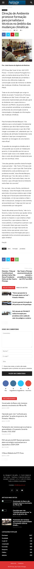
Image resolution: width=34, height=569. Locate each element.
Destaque (4, 294)
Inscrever (28, 381)
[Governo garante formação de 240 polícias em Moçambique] (6, 303)
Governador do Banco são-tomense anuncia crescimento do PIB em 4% (22, 503)
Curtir (6, 381)
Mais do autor (21, 287)
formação (15, 248)
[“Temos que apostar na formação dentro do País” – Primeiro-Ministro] (6, 293)
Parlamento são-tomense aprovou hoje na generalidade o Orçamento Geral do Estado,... (22, 522)
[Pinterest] (12, 34)
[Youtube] (22, 490)
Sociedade (9, 7)
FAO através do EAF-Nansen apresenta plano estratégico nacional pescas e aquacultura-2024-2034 (16, 442)
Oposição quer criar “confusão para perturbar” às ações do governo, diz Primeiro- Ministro (14, 416)
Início (3, 7)
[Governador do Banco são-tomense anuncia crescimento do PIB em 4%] (6, 503)
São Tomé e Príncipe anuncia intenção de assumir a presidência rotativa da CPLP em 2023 (24, 275)
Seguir (13, 381)
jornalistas (22, 248)
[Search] (31, 2)
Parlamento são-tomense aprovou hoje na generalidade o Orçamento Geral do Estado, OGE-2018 (16, 429)
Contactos (20, 563)
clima (9, 248)
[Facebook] (4, 34)
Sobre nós (13, 563)
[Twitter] (8, 34)
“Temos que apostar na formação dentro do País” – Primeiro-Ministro (21, 295)
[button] (3, 2)
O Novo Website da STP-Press (13, 453)
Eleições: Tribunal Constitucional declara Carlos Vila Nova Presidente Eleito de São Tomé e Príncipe (9, 276)
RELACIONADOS (8, 287)
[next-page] (6, 323)
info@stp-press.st (20, 485)
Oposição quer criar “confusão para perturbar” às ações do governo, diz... (22, 512)
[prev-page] (3, 323)
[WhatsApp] (17, 34)
